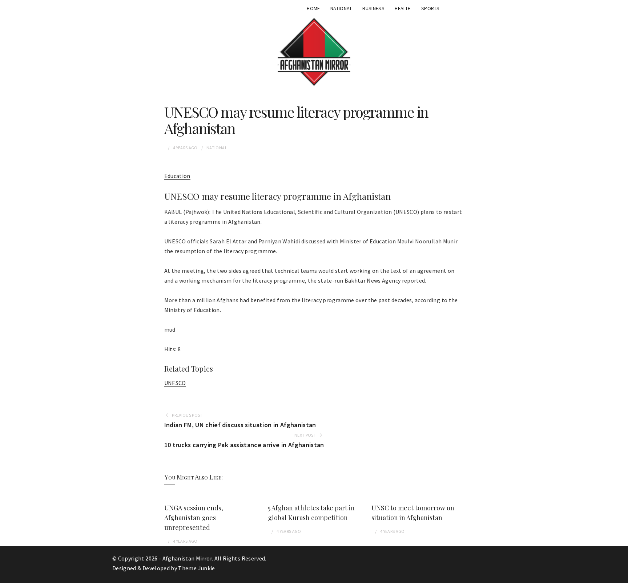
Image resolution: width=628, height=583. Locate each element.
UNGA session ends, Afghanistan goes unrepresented (193, 517)
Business (373, 8)
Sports (430, 8)
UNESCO (175, 382)
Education (177, 175)
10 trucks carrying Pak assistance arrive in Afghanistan (244, 445)
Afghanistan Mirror (187, 558)
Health (403, 8)
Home (313, 8)
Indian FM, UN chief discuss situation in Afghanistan (240, 425)
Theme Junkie (196, 568)
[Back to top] (620, 575)
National (341, 8)
